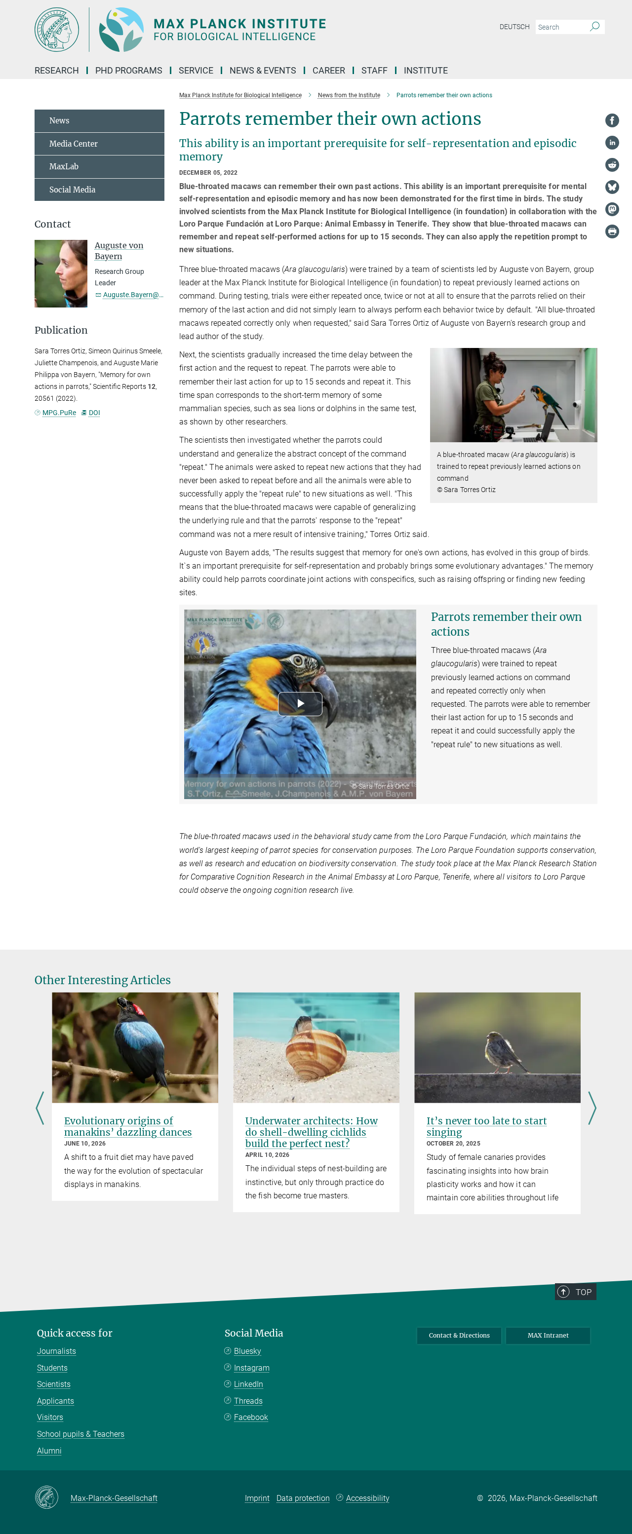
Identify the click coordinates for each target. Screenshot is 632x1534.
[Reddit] (612, 164)
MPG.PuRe (59, 413)
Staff (374, 70)
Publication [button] (61, 330)
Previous (39, 1109)
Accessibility (368, 1498)
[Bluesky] (612, 187)
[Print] (612, 231)
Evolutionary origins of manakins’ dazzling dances (128, 1126)
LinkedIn (248, 1384)
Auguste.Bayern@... (134, 295)
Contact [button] (53, 224)
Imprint (257, 1498)
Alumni (49, 1451)
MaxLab (64, 166)
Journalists (56, 1351)
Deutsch (515, 27)
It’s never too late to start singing (487, 1126)
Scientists (54, 1384)
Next (592, 1109)
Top (584, 1292)
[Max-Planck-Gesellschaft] (53, 1498)
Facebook (251, 1417)
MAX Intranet (548, 1335)
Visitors (50, 1417)
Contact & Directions (459, 1335)
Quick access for (75, 1333)
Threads (248, 1401)
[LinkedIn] (612, 142)
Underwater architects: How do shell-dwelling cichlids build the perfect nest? (311, 1132)
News (59, 120)
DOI (94, 413)
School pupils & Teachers (80, 1434)
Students (52, 1368)
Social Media (72, 189)
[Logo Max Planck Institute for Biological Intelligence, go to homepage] (220, 29)
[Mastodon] (612, 209)
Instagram (252, 1368)
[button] (589, 435)
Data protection (303, 1498)
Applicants (55, 1401)
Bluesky (247, 1351)
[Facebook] (612, 120)
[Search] (595, 27)
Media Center (73, 144)
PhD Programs (128, 70)
